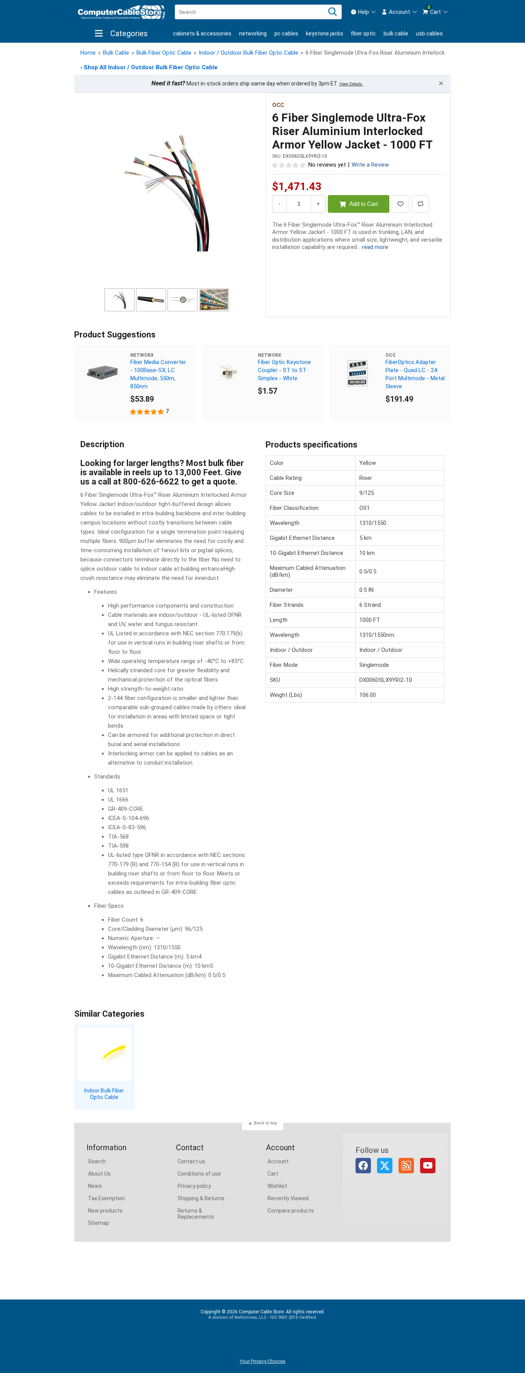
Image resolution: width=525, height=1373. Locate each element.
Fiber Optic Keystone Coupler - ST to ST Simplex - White (284, 370)
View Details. (351, 84)
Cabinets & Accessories (202, 33)
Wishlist (277, 1186)
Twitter (384, 1165)
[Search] (332, 12)
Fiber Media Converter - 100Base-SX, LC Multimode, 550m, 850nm (158, 374)
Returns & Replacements (196, 1214)
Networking (253, 33)
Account (278, 1161)
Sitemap (98, 1223)
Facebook (363, 1165)
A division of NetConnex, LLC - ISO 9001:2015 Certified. (262, 1317)
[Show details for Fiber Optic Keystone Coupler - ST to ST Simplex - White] (230, 373)
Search (97, 1161)
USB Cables (429, 33)
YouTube (427, 1165)
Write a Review (370, 165)
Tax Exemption (106, 1198)
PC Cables (286, 33)
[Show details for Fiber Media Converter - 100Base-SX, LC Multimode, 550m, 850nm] (102, 373)
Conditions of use (199, 1174)
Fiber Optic (363, 33)
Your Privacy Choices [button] (263, 1361)
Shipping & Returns (201, 1198)
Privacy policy (194, 1186)
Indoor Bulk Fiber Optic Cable (104, 1093)
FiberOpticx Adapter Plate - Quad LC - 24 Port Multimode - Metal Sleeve (415, 374)
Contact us (191, 1161)
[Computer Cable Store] (121, 12)
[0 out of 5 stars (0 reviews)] (289, 164)
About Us (99, 1174)
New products (105, 1211)
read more (375, 247)
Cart (272, 1174)
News (95, 1186)
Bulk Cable (396, 33)
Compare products (290, 1211)
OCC (278, 105)
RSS (406, 1165)
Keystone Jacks (324, 33)
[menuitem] (363, 12)
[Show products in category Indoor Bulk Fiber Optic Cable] (104, 1055)
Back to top (265, 1123)
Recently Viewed (288, 1198)
